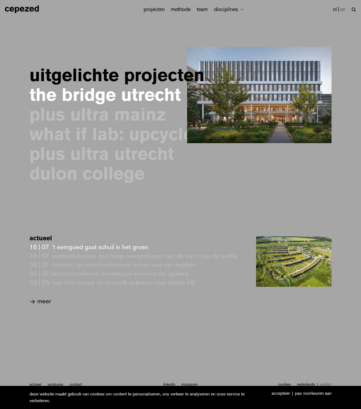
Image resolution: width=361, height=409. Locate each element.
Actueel (35, 384)
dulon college (87, 173)
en (343, 9)
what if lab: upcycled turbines (154, 134)
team (202, 9)
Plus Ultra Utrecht (101, 154)
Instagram (189, 384)
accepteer (281, 393)
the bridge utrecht (105, 95)
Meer (40, 301)
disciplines (227, 9)
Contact (75, 384)
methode (181, 9)
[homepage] (27, 9)
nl (335, 9)
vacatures (55, 384)
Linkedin (169, 384)
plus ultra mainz (97, 114)
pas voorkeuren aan (313, 393)
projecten (154, 9)
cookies (284, 384)
